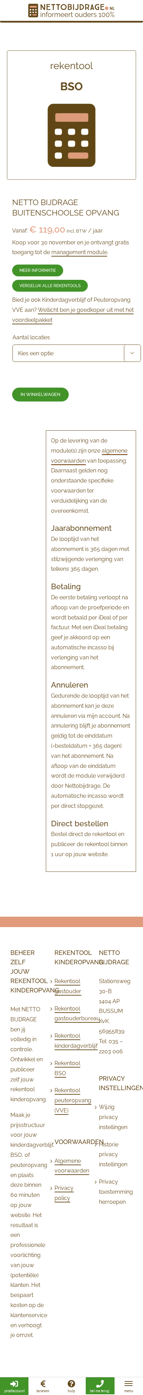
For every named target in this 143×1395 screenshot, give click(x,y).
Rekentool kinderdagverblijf (69, 1040)
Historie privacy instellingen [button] (113, 1154)
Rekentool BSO (67, 1068)
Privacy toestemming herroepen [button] (114, 1191)
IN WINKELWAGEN (40, 394)
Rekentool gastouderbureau (69, 1013)
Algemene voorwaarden (69, 1166)
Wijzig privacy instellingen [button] (113, 1117)
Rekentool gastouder (67, 986)
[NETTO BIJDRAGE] (71, 10)
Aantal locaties (31, 337)
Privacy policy (64, 1193)
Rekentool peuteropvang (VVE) (69, 1100)
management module (79, 252)
